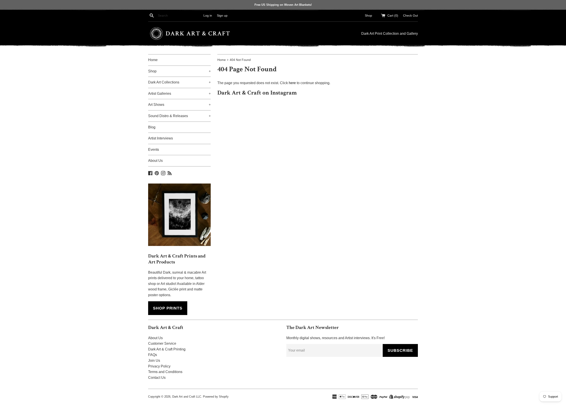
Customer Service (162, 343)
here (292, 83)
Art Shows (179, 104)
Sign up (222, 15)
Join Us (154, 360)
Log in (207, 15)
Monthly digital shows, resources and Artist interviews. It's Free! (335, 338)
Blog (151, 127)
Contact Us (157, 377)
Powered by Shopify (216, 396)
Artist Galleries (179, 93)
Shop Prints (167, 308)
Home (153, 60)
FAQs (152, 355)
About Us (155, 160)
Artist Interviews (160, 138)
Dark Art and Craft (183, 396)
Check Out (410, 15)
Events (153, 149)
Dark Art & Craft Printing (166, 349)
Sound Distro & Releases (179, 116)
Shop (368, 15)
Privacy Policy (159, 366)
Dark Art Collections (179, 82)
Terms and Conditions (165, 372)
